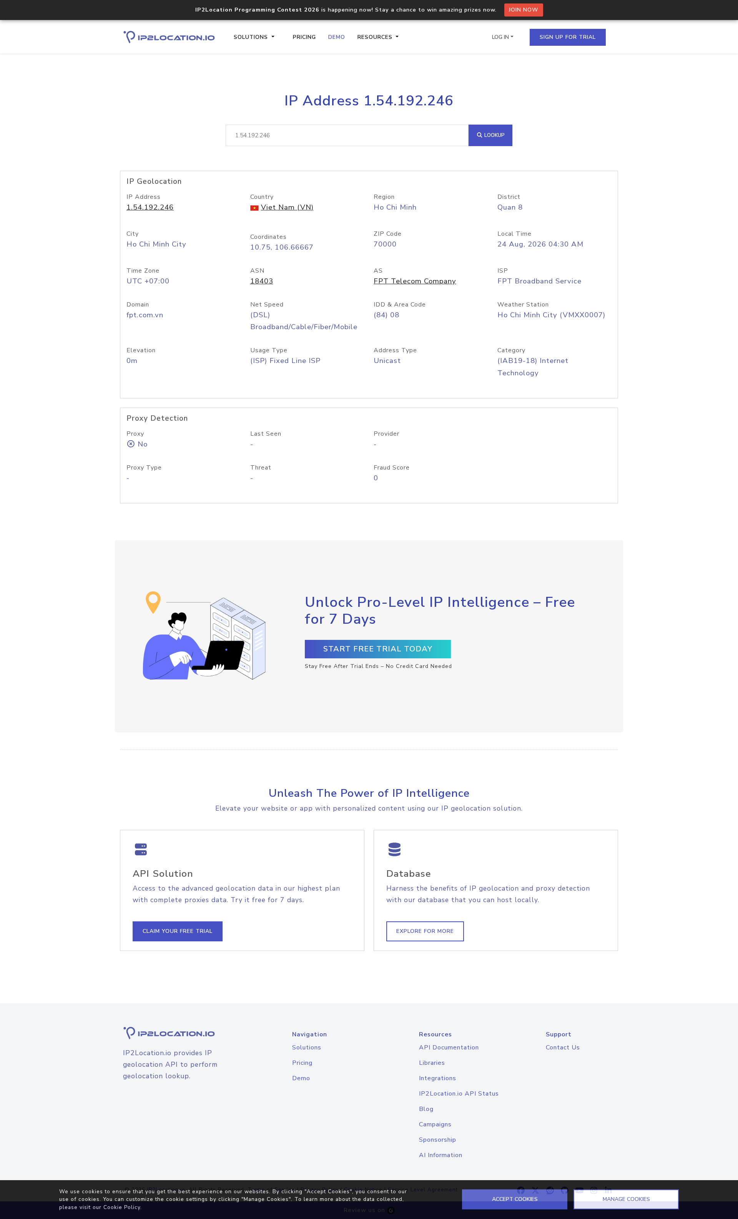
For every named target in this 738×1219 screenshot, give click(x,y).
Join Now (524, 9)
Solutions (306, 1047)
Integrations (437, 1078)
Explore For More (425, 931)
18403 (261, 281)
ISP (502, 270)
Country (262, 197)
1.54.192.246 (150, 207)
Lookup (494, 135)
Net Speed (267, 304)
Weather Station (523, 304)
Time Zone (143, 270)
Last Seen (265, 434)
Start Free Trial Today (377, 649)
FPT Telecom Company (415, 281)
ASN (257, 270)
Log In (500, 37)
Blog (426, 1109)
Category (511, 350)
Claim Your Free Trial (178, 931)
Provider (386, 434)
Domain (137, 304)
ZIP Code (388, 234)
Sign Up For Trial (568, 37)
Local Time (514, 234)
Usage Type (269, 350)
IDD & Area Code (400, 304)
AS (378, 270)
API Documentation (449, 1047)
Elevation (141, 350)
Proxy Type (144, 467)
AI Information (440, 1155)
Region (384, 197)
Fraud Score (392, 467)
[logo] (179, 1033)
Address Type (395, 350)
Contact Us (563, 1047)
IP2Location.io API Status (459, 1093)
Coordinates (268, 237)
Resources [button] (375, 37)
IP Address (143, 197)
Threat (260, 467)
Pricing (304, 37)
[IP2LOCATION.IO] (169, 37)
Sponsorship (437, 1140)
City (132, 234)
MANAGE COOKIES (626, 1199)
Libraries (432, 1063)
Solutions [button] (252, 37)
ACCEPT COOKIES (515, 1199)
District (508, 197)
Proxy (135, 434)
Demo (336, 37)
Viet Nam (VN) (287, 207)
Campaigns (435, 1124)
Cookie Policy (121, 1207)
